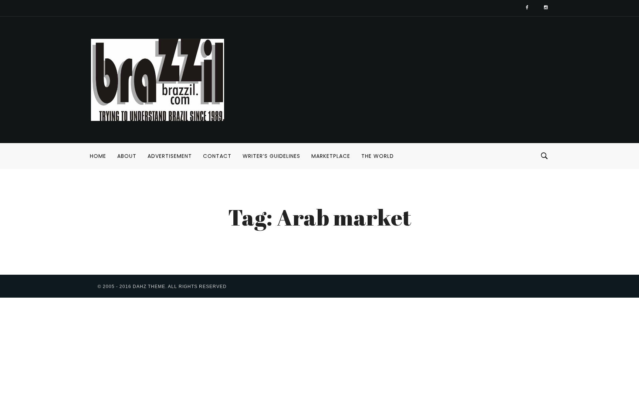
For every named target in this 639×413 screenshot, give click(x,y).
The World (377, 156)
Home (98, 156)
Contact (217, 156)
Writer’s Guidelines (271, 156)
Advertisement (170, 156)
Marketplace (330, 156)
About (126, 156)
